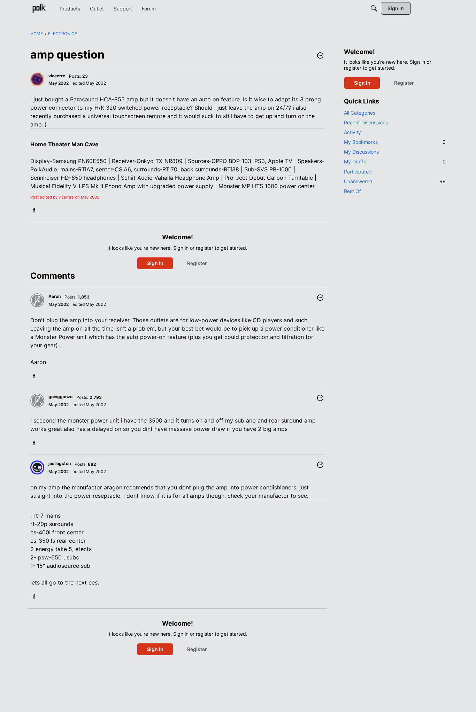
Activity (352, 132)
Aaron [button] (54, 296)
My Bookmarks (395, 142)
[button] (320, 56)
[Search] (374, 8)
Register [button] (197, 263)
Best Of (352, 191)
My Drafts (395, 161)
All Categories (359, 113)
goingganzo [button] (60, 396)
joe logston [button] (59, 463)
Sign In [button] (155, 263)
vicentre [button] (56, 75)
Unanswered (395, 181)
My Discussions (361, 152)
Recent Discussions (366, 122)
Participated (358, 172)
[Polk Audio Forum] (39, 8)
